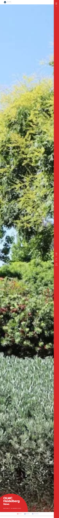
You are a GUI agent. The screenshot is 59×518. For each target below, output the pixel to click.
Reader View (27, 513)
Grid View (20, 513)
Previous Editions (36, 513)
